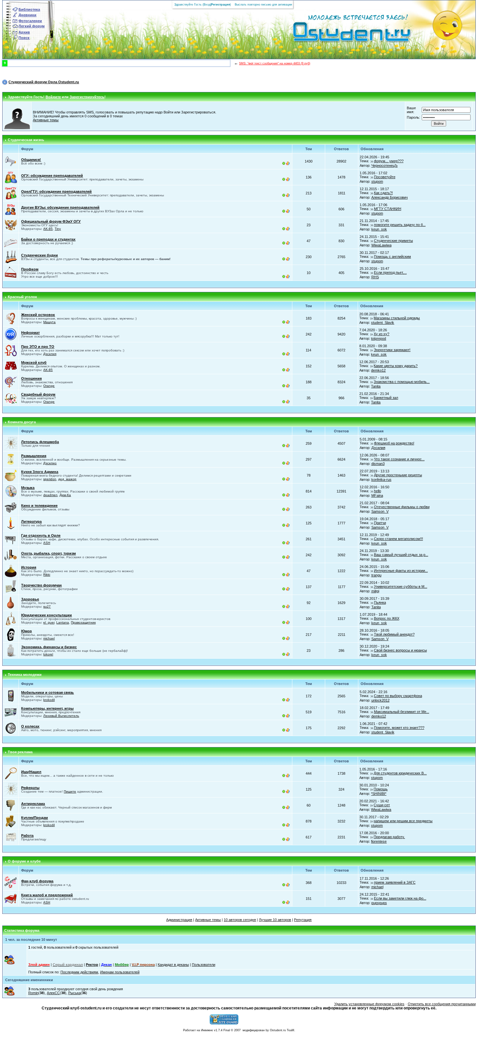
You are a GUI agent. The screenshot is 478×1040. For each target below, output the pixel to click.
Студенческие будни (39, 255)
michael (49, 638)
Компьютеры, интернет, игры (47, 708)
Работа (27, 835)
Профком (29, 269)
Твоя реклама (20, 752)
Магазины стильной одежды (397, 318)
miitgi (375, 591)
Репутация (303, 920)
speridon (49, 479)
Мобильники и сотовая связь (47, 692)
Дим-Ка (65, 495)
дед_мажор (67, 479)
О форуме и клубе (24, 861)
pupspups (379, 903)
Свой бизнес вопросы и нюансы (400, 650)
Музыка (27, 488)
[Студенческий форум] (341, 34)
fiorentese (379, 841)
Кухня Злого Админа (39, 472)
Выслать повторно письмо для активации (263, 4)
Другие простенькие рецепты (398, 475)
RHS (375, 277)
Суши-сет (382, 805)
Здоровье (30, 599)
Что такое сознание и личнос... (399, 459)
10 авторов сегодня (240, 920)
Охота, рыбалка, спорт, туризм (48, 553)
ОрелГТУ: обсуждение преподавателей (56, 191)
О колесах (30, 726)
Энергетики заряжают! (392, 350)
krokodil (49, 700)
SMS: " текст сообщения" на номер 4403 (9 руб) (274, 63)
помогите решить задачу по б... (400, 225)
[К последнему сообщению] (372, 161)
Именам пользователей (119, 972)
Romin (33, 993)
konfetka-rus (381, 479)
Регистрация (220, 4)
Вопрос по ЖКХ (386, 618)
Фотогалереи (30, 21)
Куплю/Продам (34, 818)
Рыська (74, 993)
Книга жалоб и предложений (47, 895)
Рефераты (30, 788)
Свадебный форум (38, 394)
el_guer (48, 622)
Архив (24, 32)
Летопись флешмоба (40, 442)
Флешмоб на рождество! (394, 443)
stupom (377, 181)
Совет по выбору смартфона (398, 696)
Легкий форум (32, 26)
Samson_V (380, 511)
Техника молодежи (25, 675)
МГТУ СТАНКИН (387, 209)
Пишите (70, 791)
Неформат (30, 333)
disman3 (378, 464)
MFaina (377, 495)
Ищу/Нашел (31, 772)
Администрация (179, 920)
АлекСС (53, 993)
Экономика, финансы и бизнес (49, 647)
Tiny (58, 228)
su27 (47, 606)
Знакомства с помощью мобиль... (402, 382)
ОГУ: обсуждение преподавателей (52, 176)
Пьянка (380, 602)
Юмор (26, 631)
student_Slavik (382, 322)
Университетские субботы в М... (400, 586)
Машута (49, 322)
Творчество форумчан (41, 585)
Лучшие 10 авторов (275, 920)
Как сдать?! (383, 193)
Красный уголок (22, 297)
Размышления (33, 456)
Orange (49, 386)
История (28, 567)
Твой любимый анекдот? (394, 634)
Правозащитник (83, 622)
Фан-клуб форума (37, 881)
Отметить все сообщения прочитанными (442, 1004)
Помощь (381, 789)
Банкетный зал (386, 398)
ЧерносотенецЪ (384, 165)
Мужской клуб (33, 362)
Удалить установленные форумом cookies (369, 1004)
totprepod (378, 338)
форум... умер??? (389, 161)
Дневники (27, 15)
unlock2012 (380, 700)
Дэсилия (49, 354)
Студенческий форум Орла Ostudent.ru (43, 82)
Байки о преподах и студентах (48, 239)
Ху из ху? (381, 334)
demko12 (378, 370)
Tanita (375, 386)
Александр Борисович (389, 197)
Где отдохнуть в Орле (40, 535)
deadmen (50, 495)
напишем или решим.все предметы (403, 821)
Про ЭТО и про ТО (37, 347)
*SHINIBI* (378, 794)
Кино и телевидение (39, 505)
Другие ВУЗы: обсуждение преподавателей (60, 207)
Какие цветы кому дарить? (396, 366)
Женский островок (38, 315)
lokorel (48, 654)
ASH (46, 543)
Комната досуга (22, 422)
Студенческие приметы (393, 241)
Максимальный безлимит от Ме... (401, 712)
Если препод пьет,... (390, 272)
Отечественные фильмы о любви (402, 507)
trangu (376, 575)
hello (377, 491)
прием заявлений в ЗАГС (395, 882)
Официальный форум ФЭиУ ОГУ (51, 221)
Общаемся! (31, 160)
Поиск (24, 38)
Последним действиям (79, 972)
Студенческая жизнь (26, 140)
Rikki (46, 574)
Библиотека (29, 9)
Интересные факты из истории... (401, 571)
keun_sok (379, 229)
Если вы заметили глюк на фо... (400, 898)
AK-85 (48, 228)
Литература (31, 521)
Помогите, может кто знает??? (399, 728)
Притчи (380, 523)
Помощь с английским (392, 256)
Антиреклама (33, 804)
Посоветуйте (384, 177)
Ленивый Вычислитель (61, 715)
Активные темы (46, 120)
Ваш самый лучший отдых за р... (401, 555)
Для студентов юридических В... (400, 773)
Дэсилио (50, 463)
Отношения (31, 378)
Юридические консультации (46, 615)
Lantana (62, 622)
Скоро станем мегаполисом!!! (398, 539)
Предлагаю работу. (389, 837)
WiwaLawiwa (381, 245)
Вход (207, 4)
